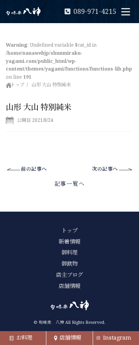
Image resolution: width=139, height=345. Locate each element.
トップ (17, 84)
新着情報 (69, 241)
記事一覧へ (69, 183)
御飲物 (69, 263)
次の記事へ (105, 168)
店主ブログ (69, 274)
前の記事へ (34, 168)
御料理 (69, 252)
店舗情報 (69, 285)
